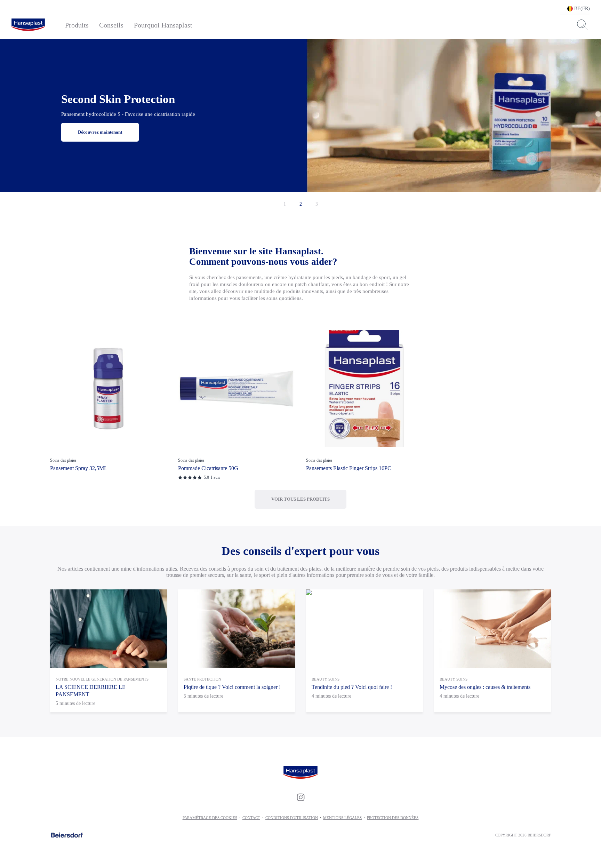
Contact (251, 818)
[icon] (300, 797)
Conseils (111, 25)
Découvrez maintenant (100, 132)
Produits (77, 25)
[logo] (28, 25)
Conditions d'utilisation (291, 818)
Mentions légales (342, 818)
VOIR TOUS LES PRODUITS (300, 499)
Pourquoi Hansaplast (163, 25)
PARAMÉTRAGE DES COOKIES (210, 818)
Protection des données (392, 818)
